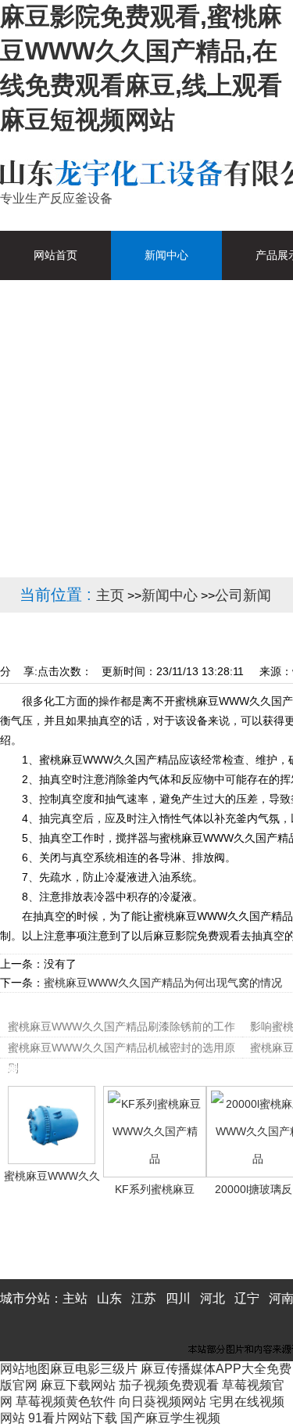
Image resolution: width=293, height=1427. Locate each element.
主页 (110, 595)
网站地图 (25, 1368)
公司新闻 (243, 595)
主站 (75, 1298)
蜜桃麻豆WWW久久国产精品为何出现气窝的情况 (163, 982)
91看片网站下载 (72, 1418)
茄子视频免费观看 (169, 1385)
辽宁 (246, 1298)
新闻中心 (169, 595)
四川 (178, 1298)
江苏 (143, 1298)
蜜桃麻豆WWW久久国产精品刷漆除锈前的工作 (121, 1026)
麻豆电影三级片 (94, 1368)
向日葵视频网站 (162, 1401)
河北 (212, 1298)
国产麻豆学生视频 (170, 1418)
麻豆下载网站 (78, 1385)
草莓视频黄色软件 (66, 1401)
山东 (109, 1298)
